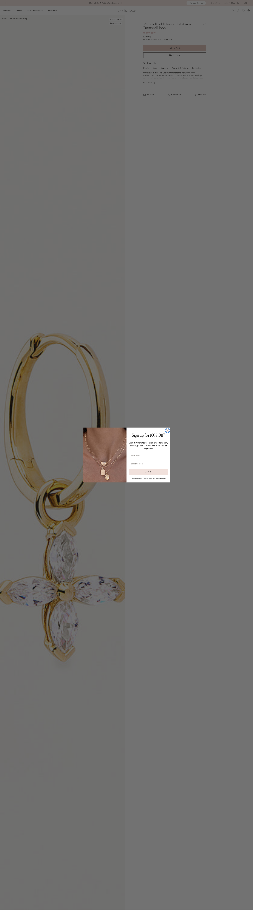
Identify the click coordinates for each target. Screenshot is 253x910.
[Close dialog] (167, 430)
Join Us (148, 472)
